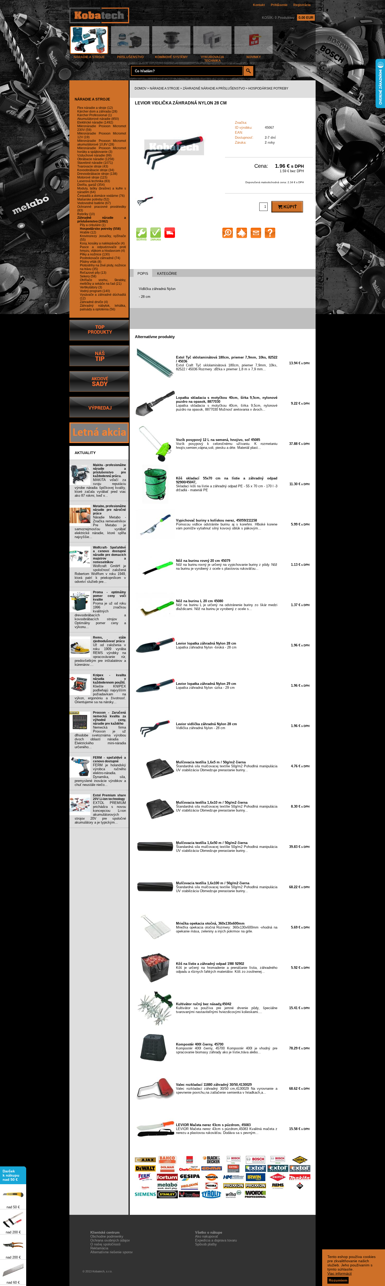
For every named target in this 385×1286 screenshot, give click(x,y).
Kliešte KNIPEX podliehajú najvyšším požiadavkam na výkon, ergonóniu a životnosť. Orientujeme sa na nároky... (100, 694)
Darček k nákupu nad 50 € (11, 1165)
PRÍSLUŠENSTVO (130, 57)
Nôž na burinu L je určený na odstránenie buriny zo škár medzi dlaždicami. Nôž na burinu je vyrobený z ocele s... (226, 605)
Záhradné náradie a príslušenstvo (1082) (101, 219)
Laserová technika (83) (93, 181)
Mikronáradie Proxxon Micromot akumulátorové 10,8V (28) (101, 142)
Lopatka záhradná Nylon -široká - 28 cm (206, 645)
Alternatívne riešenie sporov (111, 1252)
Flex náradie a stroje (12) (95, 108)
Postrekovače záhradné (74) (100, 258)
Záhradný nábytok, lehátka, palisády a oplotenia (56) (103, 307)
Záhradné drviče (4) (94, 302)
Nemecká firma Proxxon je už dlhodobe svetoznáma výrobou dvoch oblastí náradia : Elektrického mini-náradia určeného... (100, 737)
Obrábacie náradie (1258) (95, 159)
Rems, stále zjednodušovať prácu (109, 639)
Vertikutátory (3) (91, 287)
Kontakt (259, 5)
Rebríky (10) (86, 214)
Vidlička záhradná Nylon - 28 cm (206, 726)
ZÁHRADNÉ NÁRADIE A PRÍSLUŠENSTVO (214, 88)
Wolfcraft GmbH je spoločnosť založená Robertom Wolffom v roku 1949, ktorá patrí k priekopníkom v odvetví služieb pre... (100, 574)
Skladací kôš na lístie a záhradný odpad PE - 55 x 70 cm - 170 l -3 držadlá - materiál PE (226, 484)
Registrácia (302, 5)
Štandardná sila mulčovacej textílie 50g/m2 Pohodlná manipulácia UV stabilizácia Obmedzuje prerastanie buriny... (226, 766)
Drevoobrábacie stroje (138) (97, 174)
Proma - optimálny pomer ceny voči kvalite (109, 595)
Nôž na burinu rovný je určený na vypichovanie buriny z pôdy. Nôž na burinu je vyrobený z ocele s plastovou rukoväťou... (226, 565)
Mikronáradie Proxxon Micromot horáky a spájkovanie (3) (101, 150)
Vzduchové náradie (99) (94, 155)
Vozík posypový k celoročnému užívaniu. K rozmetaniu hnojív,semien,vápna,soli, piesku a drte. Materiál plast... (226, 444)
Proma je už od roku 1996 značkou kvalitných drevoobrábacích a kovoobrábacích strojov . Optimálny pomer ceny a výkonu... (100, 615)
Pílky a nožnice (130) (95, 254)
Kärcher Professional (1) (94, 115)
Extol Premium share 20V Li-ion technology (109, 797)
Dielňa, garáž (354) (91, 185)
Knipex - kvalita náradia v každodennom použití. (109, 678)
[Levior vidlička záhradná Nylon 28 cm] (174, 185)
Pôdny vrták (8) (90, 262)
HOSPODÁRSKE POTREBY (268, 88)
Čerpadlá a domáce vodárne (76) (101, 196)
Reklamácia (99, 1248)
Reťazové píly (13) (93, 273)
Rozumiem (338, 1280)
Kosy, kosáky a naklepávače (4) (102, 243)
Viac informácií (339, 1273)
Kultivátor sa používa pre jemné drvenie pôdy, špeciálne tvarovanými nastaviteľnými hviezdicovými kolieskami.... (226, 1008)
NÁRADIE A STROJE (89, 57)
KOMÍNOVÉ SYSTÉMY (171, 57)
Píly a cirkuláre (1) (93, 225)
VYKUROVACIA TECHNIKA (212, 59)
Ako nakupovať (206, 1236)
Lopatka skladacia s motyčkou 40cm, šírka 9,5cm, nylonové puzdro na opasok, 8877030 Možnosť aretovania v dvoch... (226, 403)
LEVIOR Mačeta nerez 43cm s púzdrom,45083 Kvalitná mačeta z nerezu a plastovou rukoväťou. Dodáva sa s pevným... (226, 1129)
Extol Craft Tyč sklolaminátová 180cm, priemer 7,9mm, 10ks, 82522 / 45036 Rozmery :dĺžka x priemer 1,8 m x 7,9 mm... (226, 363)
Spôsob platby (206, 1244)
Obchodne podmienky (106, 1236)
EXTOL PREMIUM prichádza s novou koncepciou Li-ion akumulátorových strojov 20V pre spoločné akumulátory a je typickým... (100, 812)
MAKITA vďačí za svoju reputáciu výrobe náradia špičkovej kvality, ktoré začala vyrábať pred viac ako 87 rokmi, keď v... (100, 487)
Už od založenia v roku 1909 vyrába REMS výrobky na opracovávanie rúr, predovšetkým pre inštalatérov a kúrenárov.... (100, 655)
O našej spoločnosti (105, 1244)
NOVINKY (253, 57)
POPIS (143, 274)
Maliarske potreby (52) (93, 199)
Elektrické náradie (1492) (95, 122)
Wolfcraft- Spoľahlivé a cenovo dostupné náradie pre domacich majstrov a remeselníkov (109, 555)
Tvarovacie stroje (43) (92, 166)
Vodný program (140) (95, 291)
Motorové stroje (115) (92, 177)
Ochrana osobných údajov (110, 1240)
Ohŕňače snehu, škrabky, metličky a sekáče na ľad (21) (103, 282)
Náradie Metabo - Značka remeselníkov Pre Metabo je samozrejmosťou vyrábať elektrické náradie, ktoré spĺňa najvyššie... (100, 527)
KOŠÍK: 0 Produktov (287, 18)
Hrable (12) (88, 232)
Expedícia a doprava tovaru (216, 1240)
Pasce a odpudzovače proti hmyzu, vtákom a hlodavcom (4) (103, 249)
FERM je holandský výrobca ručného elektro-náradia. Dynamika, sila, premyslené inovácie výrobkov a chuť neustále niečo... (100, 775)
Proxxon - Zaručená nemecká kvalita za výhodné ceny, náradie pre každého (109, 718)
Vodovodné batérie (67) (94, 203)
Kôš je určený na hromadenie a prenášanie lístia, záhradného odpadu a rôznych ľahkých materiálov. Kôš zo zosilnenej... (226, 968)
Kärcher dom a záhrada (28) (97, 111)
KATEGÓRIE (167, 274)
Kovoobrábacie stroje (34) (95, 170)
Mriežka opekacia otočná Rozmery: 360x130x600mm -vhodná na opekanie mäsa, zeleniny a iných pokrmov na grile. (226, 927)
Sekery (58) (88, 276)
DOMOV (140, 88)
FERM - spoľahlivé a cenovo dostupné (109, 759)
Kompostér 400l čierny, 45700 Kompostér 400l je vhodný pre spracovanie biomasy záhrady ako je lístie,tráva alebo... (226, 1048)
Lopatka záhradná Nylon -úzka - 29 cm (206, 686)
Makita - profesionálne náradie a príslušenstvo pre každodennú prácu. (109, 470)
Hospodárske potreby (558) (100, 229)
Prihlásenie (279, 5)
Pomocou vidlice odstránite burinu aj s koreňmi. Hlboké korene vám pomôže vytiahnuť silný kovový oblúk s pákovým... (226, 524)
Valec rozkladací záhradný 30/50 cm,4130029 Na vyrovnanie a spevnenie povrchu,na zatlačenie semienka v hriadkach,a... (226, 1088)
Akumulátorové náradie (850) (98, 119)
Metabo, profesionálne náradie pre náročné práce (109, 509)
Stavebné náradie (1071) (95, 163)
